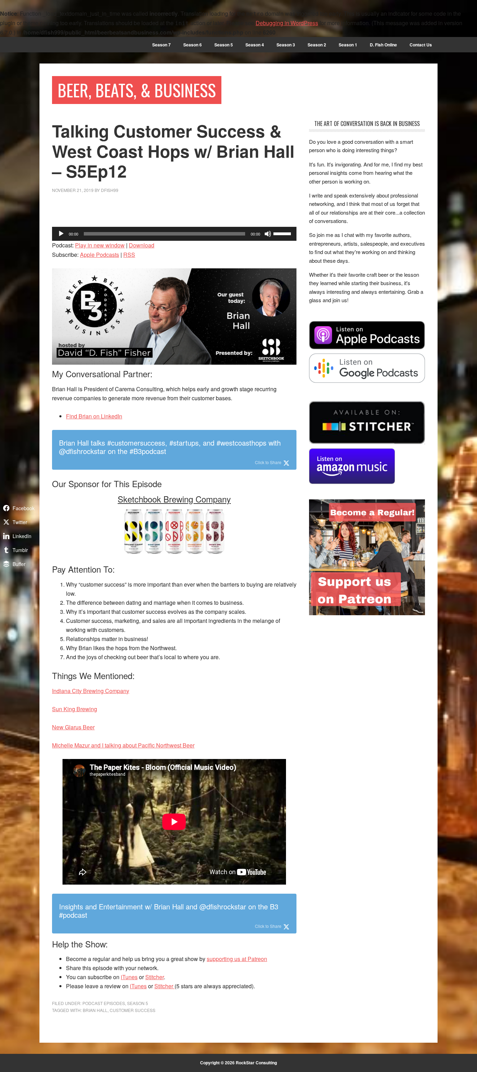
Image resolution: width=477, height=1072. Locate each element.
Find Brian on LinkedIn (94, 416)
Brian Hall (95, 1010)
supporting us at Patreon (237, 959)
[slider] (283, 233)
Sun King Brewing (74, 709)
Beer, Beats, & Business (137, 89)
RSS (129, 255)
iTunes (129, 977)
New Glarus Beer (73, 727)
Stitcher (154, 977)
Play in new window (100, 245)
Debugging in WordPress (287, 23)
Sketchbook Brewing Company (174, 499)
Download (141, 245)
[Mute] (267, 233)
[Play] (61, 233)
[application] (174, 234)
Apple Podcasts (99, 255)
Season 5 (137, 1003)
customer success (132, 1010)
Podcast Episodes (103, 1003)
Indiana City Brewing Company (90, 691)
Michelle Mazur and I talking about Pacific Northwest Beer (123, 745)
